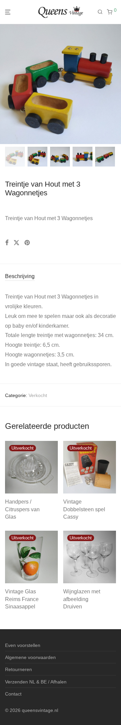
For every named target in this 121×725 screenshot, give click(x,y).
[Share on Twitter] (16, 243)
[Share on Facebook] (6, 243)
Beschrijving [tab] (20, 276)
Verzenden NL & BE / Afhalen (36, 681)
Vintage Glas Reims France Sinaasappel (22, 599)
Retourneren (18, 669)
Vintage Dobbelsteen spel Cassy (84, 509)
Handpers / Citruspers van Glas (22, 509)
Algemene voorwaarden (30, 657)
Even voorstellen (22, 645)
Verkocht (38, 395)
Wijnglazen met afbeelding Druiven (81, 599)
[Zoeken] (102, 12)
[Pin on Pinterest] (28, 243)
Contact (13, 694)
